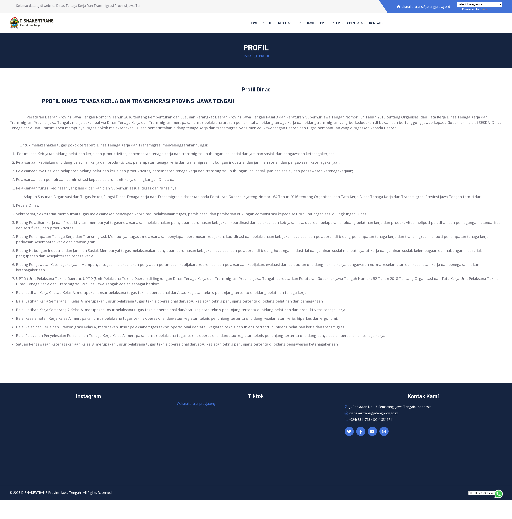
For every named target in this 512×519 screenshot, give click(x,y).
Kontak (375, 23)
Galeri (335, 23)
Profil (267, 23)
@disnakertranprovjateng (196, 403)
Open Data (355, 23)
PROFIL (264, 56)
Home (254, 23)
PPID (323, 23)
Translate (495, 9)
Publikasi (306, 23)
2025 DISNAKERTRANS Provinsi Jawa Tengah (47, 492)
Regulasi (285, 23)
